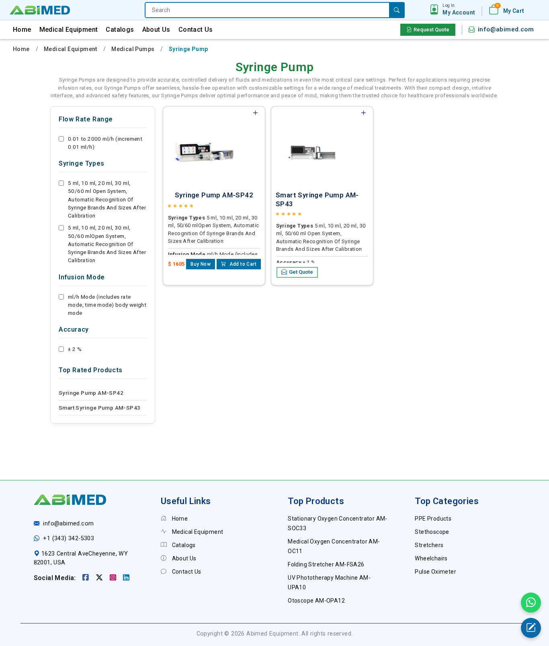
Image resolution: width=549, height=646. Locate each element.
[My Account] (434, 10)
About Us (156, 29)
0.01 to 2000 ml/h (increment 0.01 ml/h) (105, 142)
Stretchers (429, 545)
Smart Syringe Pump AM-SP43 (99, 407)
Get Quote (301, 272)
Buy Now (201, 264)
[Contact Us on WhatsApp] (531, 603)
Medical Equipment (68, 29)
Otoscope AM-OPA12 (316, 600)
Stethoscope (432, 532)
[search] (396, 10)
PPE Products (433, 518)
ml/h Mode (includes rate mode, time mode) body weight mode (107, 304)
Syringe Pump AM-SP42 (91, 393)
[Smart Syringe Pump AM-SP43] (313, 146)
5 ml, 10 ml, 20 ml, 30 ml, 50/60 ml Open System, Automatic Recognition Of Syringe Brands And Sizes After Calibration (107, 199)
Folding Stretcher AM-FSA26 (326, 564)
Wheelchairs (431, 558)
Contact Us (195, 29)
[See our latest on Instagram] (114, 578)
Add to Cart (242, 264)
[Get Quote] (531, 628)
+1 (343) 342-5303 (68, 538)
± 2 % (75, 349)
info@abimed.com (506, 29)
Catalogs (120, 29)
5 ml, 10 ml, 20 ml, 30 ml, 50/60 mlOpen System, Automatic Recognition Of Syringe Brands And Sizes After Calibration (107, 243)
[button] (458, 9)
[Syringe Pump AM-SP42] (204, 146)
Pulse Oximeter (435, 571)
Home (22, 29)
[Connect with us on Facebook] (86, 578)
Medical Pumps (132, 49)
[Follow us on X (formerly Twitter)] (100, 578)
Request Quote (431, 30)
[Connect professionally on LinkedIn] (126, 578)
